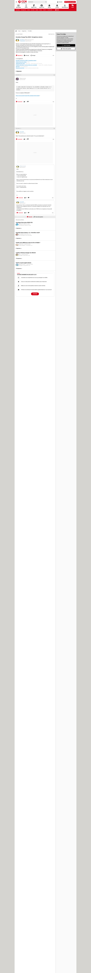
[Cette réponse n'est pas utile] (28, 101)
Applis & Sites (34, 7)
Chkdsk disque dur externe (21, 62)
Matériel (37, 9)
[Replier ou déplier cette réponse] (54, 75)
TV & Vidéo (30, 30)
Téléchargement (65, 7)
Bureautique (18, 9)
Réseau (40, 9)
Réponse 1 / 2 (18, 74)
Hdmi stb (18, 66)
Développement (23, 9)
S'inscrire (35, 293)
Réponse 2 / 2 (18, 128)
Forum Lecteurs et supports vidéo (31, 68)
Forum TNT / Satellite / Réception (45, 65)
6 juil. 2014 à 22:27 (28, 40)
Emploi (58, 9)
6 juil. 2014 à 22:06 (22, 133)
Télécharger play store (20, 63)
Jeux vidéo (32, 9)
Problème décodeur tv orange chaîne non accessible (26, 65)
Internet (28, 9)
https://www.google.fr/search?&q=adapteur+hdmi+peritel (27, 95)
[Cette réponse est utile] (24, 101)
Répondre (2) (20, 55)
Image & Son (41, 7)
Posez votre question (39, 216)
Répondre (30, 216)
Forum (72, 7)
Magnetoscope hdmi (20, 68)
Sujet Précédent (20, 34)
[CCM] (22, 1)
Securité (57, 7)
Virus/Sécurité (49, 9)
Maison (49, 7)
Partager (33, 55)
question (71, 1)
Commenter (20, 101)
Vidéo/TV (44, 9)
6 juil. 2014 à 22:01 (22, 79)
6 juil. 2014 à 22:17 (22, 167)
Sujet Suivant (50, 34)
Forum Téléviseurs (24, 66)
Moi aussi (27, 55)
